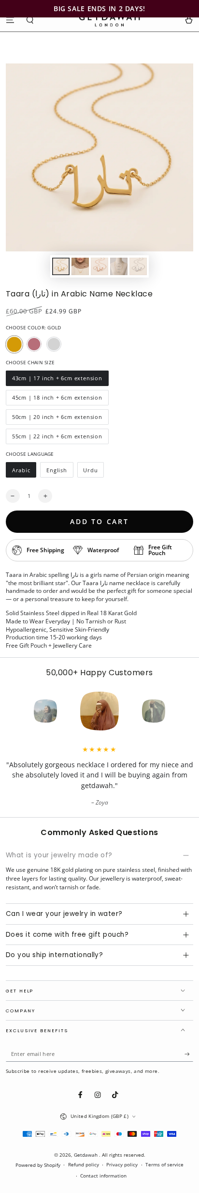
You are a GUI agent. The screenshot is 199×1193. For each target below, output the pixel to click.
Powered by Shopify (37, 1165)
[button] (30, 19)
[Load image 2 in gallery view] (79, 266)
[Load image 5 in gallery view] (137, 266)
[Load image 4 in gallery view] (118, 266)
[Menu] (10, 19)
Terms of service (164, 1165)
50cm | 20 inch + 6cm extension (57, 419)
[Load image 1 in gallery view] (60, 266)
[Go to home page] (109, 20)
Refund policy (83, 1165)
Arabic (24, 472)
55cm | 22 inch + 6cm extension (57, 438)
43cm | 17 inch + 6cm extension (57, 380)
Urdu (93, 472)
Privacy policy (122, 1165)
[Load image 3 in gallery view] (99, 266)
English (59, 472)
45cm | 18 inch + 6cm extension (57, 399)
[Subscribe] (189, 1054)
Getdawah (86, 1155)
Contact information (103, 1176)
